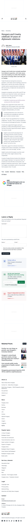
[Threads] (21, 520)
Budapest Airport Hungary (8, 449)
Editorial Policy (5, 489)
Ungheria (4, 423)
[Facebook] (4, 520)
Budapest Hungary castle (8, 453)
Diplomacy (12, 171)
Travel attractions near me (8, 440)
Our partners (5, 390)
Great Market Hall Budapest (8, 451)
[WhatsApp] (14, 520)
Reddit (3, 470)
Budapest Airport (6, 435)
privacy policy (14, 284)
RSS (3, 472)
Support (4, 395)
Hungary (18, 171)
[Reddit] (18, 520)
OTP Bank (4, 174)
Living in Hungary (6, 433)
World (3, 418)
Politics (3, 405)
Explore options (11, 265)
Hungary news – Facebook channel (10, 477)
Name (3, 242)
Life (2, 411)
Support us (10, 298)
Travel (3, 409)
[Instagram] (7, 520)
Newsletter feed (5, 463)
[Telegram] (16, 520)
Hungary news (5, 402)
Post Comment (6, 253)
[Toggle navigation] (2, 19)
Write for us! (4, 393)
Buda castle (4, 456)
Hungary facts (5, 446)
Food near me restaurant (8, 437)
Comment (4, 223)
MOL (23, 171)
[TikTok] (11, 520)
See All (24, 343)
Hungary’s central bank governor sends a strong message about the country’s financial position (10, 357)
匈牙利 (3, 425)
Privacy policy (5, 486)
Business (4, 407)
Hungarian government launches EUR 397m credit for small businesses (13, 371)
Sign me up (21, 282)
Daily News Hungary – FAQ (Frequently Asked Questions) (13, 388)
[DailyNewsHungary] (14, 19)
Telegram (4, 468)
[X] (9, 520)
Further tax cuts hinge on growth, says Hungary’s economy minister (9, 350)
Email (16, 242)
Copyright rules (5, 484)
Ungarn (3, 421)
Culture (3, 414)
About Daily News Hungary (8, 382)
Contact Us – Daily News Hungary (10, 385)
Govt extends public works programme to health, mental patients (11, 365)
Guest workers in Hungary (8, 442)
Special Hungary (6, 416)
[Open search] (25, 18)
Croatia (7, 171)
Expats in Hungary (6, 444)
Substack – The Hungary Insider (9, 474)
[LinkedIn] (2, 520)
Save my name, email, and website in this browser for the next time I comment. (13, 248)
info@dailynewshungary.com (9, 500)
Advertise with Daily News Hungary (10, 491)
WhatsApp (4, 465)
